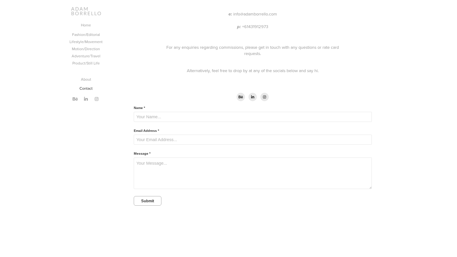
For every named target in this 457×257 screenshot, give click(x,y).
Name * (139, 107)
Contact (86, 88)
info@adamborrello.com (255, 14)
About (86, 79)
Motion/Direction (86, 48)
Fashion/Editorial (86, 34)
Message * (142, 153)
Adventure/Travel (86, 56)
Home (86, 25)
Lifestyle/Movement (86, 41)
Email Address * (146, 130)
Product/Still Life (86, 63)
